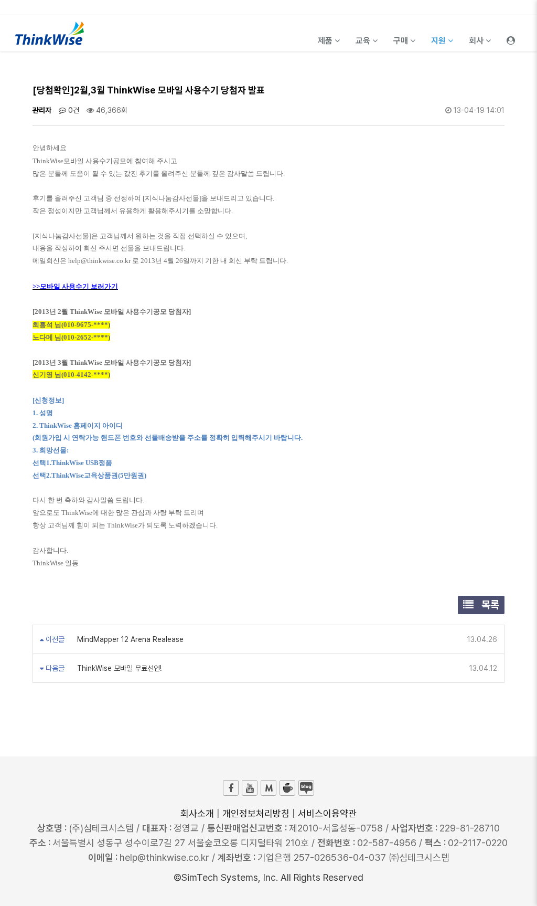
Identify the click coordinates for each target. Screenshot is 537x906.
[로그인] (511, 33)
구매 (401, 41)
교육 (364, 41)
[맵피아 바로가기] (268, 788)
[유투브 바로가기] (249, 788)
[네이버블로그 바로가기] (306, 788)
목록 (489, 604)
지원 (439, 41)
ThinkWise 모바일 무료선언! (118, 668)
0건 (72, 110)
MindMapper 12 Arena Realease (129, 639)
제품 (326, 41)
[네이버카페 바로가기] (287, 788)
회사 (477, 41)
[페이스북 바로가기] (231, 788)
